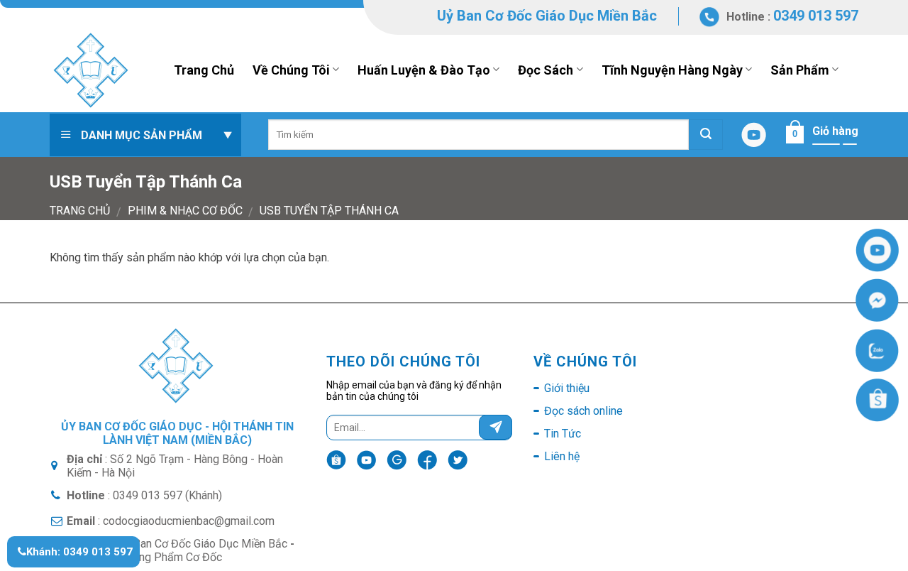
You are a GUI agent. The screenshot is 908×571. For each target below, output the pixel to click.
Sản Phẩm (799, 69)
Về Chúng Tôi (291, 69)
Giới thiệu (566, 388)
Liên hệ (562, 456)
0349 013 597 (815, 15)
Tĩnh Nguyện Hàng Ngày (672, 69)
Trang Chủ (204, 69)
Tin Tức (562, 433)
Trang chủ (80, 210)
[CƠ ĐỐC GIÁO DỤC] (101, 69)
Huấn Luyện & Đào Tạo (424, 69)
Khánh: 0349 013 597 (79, 551)
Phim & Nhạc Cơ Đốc (185, 210)
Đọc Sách (545, 69)
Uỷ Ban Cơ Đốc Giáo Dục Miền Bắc (547, 15)
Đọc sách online (583, 411)
